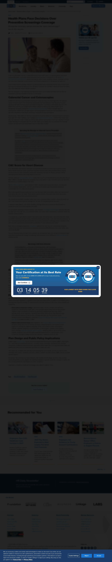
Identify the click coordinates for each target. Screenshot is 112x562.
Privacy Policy (28, 559)
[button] (24, 283)
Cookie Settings (74, 555)
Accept (99, 555)
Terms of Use (17, 559)
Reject (87, 555)
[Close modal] (98, 267)
